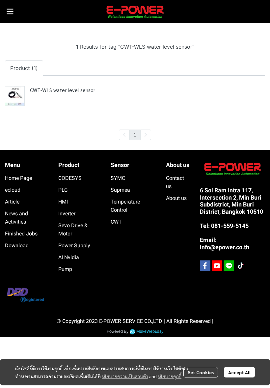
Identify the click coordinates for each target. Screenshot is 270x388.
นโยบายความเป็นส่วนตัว (125, 376)
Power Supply (74, 245)
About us (176, 198)
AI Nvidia (68, 257)
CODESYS (70, 178)
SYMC (118, 178)
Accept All (239, 372)
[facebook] (205, 265)
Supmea (120, 190)
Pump (65, 269)
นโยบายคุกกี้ (169, 376)
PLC (63, 190)
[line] (229, 265)
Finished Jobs (21, 233)
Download (17, 245)
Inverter (66, 213)
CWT (116, 222)
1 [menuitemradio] (135, 134)
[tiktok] (240, 265)
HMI (63, 202)
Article (12, 202)
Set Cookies (201, 372)
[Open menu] (9, 11)
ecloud (12, 190)
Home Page (18, 178)
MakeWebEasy (149, 331)
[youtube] (217, 265)
